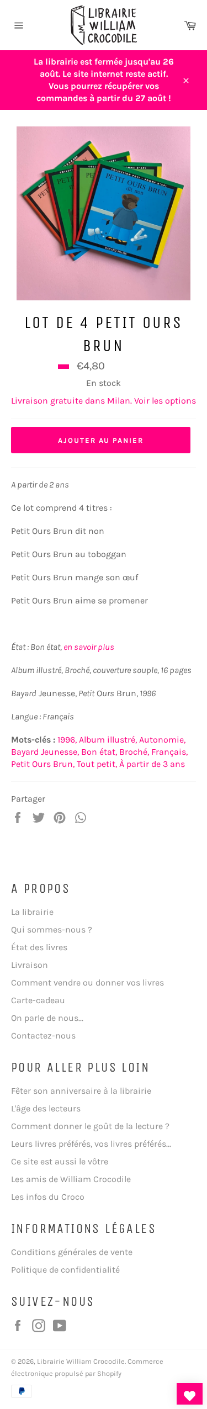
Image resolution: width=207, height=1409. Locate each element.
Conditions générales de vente (71, 1252)
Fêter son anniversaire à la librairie (81, 1090)
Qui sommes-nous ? (51, 929)
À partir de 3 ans (152, 764)
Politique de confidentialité (65, 1269)
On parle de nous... (47, 1018)
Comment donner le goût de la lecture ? (90, 1126)
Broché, (134, 751)
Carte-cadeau (38, 1000)
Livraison (29, 965)
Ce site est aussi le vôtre (59, 1161)
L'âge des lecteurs (46, 1108)
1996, (67, 739)
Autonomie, (162, 739)
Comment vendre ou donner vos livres (87, 982)
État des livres (39, 947)
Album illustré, (108, 739)
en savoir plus (88, 647)
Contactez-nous (43, 1035)
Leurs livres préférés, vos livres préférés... (91, 1143)
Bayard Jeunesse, (45, 751)
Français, (169, 751)
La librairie (32, 912)
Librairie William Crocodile (81, 1361)
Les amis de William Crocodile (71, 1179)
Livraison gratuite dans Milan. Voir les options (103, 400)
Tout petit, (97, 764)
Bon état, (99, 751)
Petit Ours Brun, (43, 764)
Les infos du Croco (47, 1196)
